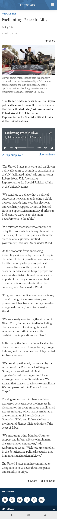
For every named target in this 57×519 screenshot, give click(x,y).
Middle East (10, 13)
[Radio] (28, 515)
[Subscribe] (41, 500)
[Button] (50, 41)
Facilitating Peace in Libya (21, 133)
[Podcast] (34, 500)
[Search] (45, 515)
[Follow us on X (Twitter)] (12, 500)
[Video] (12, 515)
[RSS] (27, 500)
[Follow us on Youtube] (20, 500)
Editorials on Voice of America (24, 137)
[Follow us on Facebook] (5, 500)
